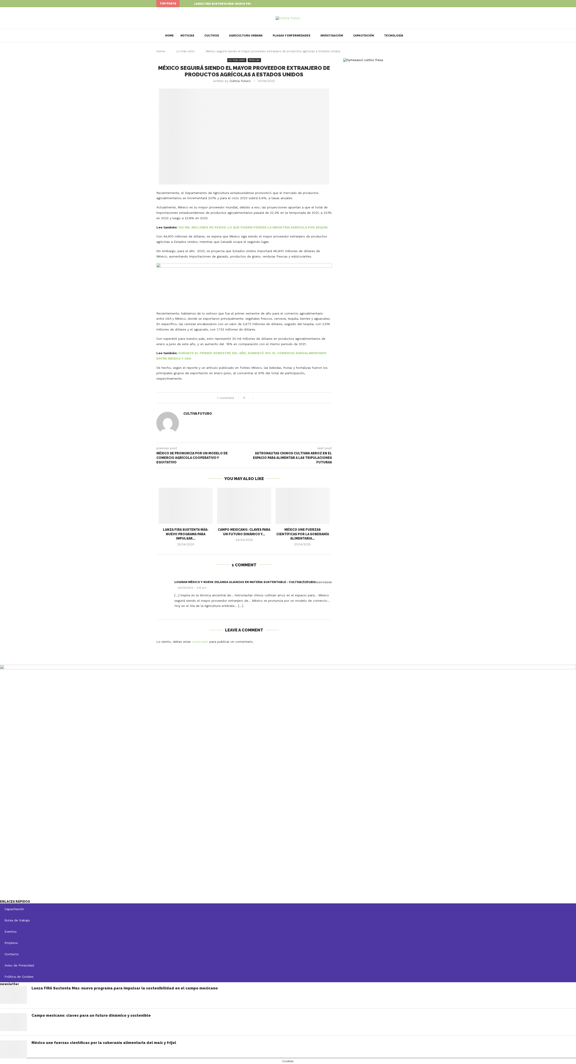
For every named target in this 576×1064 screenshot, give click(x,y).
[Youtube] (418, 3)
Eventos (10, 931)
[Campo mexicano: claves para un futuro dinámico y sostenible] (244, 506)
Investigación (331, 35)
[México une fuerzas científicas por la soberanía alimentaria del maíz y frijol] (303, 506)
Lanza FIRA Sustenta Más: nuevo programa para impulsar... (241, 3)
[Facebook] (408, 3)
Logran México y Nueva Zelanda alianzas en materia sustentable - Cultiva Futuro (244, 582)
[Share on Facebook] (259, 398)
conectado (200, 641)
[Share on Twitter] (264, 398)
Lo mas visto (185, 51)
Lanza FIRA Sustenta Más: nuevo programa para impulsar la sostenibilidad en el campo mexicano (125, 988)
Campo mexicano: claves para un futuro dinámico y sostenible (91, 1015)
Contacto (11, 954)
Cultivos (211, 35)
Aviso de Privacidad (19, 965)
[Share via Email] (273, 398)
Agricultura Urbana (246, 35)
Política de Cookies (19, 976)
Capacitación (363, 35)
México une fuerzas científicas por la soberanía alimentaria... (302, 534)
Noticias (187, 35)
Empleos (11, 943)
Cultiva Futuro (240, 81)
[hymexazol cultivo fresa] (363, 60)
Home (169, 35)
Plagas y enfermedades (291, 35)
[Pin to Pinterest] (269, 398)
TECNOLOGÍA (393, 35)
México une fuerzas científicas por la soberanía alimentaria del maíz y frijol (104, 1043)
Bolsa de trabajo (17, 920)
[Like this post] (250, 398)
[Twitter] (413, 3)
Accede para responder (314, 582)
